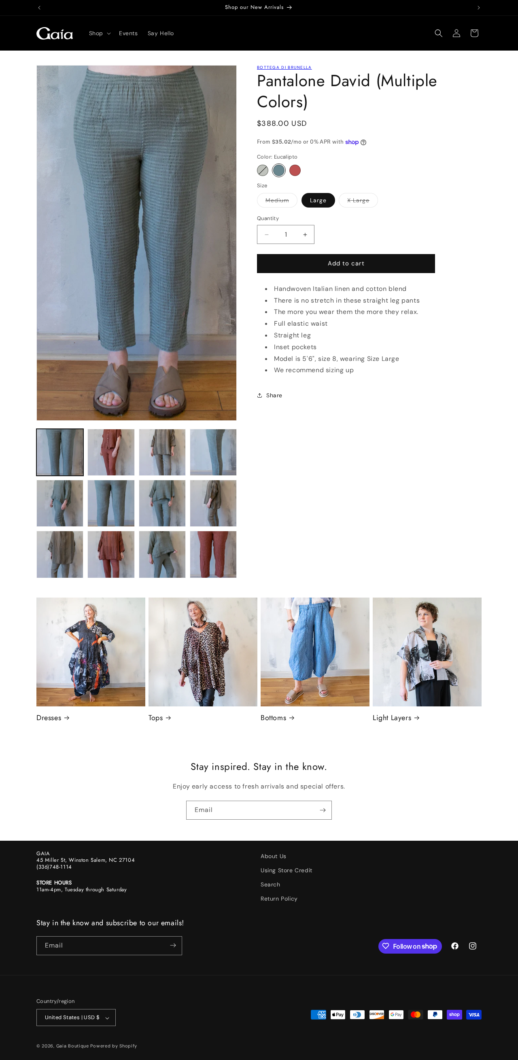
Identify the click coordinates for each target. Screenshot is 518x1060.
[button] (99, 33)
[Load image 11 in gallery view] (162, 554)
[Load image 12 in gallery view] (213, 554)
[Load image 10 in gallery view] (110, 554)
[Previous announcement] (39, 7)
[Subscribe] (322, 810)
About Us (274, 856)
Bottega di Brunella (284, 67)
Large (318, 200)
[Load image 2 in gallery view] (110, 452)
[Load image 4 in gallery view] (213, 452)
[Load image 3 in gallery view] (162, 452)
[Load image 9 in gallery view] (59, 554)
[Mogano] (295, 170)
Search (270, 884)
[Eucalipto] (278, 170)
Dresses (48, 718)
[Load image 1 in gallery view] (59, 452)
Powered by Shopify (113, 1046)
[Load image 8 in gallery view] (213, 503)
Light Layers (392, 718)
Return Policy (279, 899)
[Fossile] (262, 170)
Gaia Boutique (72, 1046)
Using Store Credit (286, 870)
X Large (362, 202)
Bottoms (273, 718)
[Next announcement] (479, 7)
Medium (281, 202)
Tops (156, 718)
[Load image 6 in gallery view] (110, 503)
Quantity (268, 218)
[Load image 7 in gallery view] (162, 503)
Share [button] (274, 395)
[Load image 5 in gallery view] (59, 503)
